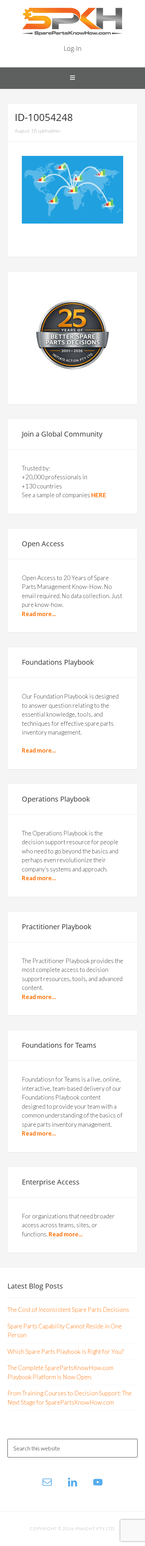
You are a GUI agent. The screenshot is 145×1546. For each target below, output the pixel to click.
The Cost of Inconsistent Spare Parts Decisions (68, 1309)
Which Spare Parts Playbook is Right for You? (65, 1351)
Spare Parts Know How (72, 21)
